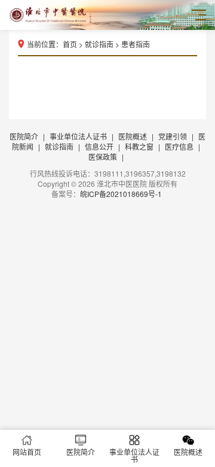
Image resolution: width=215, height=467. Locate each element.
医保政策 (102, 156)
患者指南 (135, 44)
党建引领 (172, 136)
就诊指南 (99, 44)
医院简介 (24, 136)
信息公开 (99, 146)
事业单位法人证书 (78, 136)
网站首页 (27, 452)
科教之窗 (139, 146)
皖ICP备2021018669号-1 (121, 194)
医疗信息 (179, 146)
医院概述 (132, 136)
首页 (70, 44)
